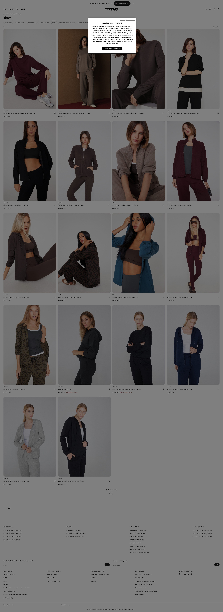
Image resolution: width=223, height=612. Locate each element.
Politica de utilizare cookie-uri (118, 37)
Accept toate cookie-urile (112, 48)
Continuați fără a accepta (127, 20)
